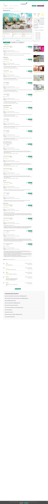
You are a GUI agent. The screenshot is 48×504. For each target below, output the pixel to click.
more (3, 39)
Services (14, 42)
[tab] (18, 49)
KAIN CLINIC (38, 81)
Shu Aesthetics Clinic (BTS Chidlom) (38, 72)
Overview (6, 42)
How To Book (18, 40)
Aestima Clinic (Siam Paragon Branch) (38, 52)
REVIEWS (21, 42)
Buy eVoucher (30, 46)
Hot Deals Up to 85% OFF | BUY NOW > (24, 0)
